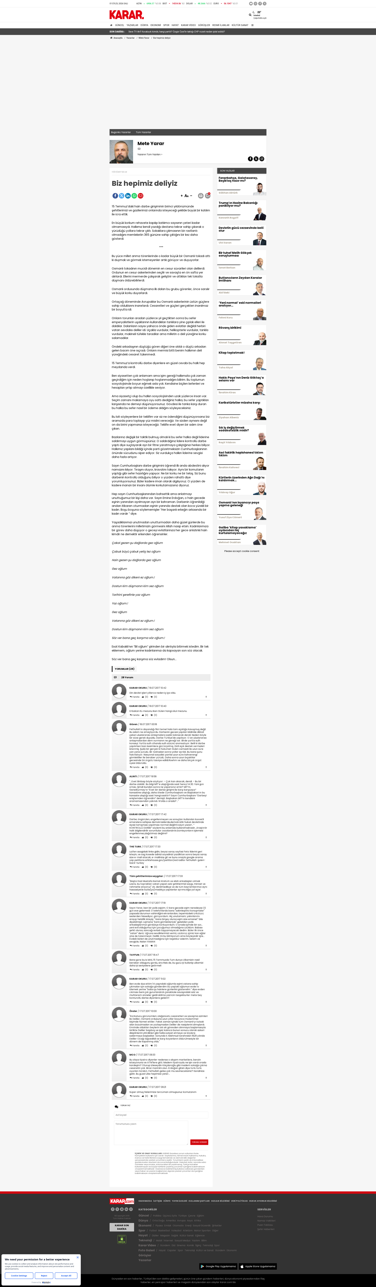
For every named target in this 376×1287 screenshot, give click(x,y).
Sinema (181, 1245)
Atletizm (188, 1230)
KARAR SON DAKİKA (122, 1227)
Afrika (197, 1220)
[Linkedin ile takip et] (126, 1209)
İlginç (198, 1245)
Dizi (173, 1245)
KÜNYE (167, 1200)
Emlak (167, 1225)
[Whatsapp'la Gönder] (134, 196)
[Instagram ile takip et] (131, 1209)
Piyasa (159, 1225)
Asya (190, 1220)
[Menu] (252, 25)
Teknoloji (145, 1240)
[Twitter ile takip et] (264, 3)
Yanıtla (135, 696)
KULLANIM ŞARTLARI (199, 1200)
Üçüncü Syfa (170, 1215)
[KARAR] (127, 14)
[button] (181, 196)
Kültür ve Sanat (205, 1250)
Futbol (153, 1230)
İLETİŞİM (157, 1200)
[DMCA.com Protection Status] (121, 1239)
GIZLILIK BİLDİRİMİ (220, 1200)
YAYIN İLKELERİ (179, 1200)
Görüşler (204, 25)
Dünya (144, 25)
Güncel (119, 25)
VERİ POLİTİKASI (239, 1200)
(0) (146, 696)
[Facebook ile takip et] (260, 3)
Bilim (204, 1240)
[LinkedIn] (128, 196)
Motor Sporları (202, 1230)
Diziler (155, 1235)
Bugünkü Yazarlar (121, 132)
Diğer (215, 1230)
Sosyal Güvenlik (202, 1225)
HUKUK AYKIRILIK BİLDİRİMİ (263, 1200)
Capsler (171, 1250)
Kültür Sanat (240, 25)
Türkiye (182, 1215)
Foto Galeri (147, 1250)
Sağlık (174, 1235)
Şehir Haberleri (265, 1229)
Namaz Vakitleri (266, 1220)
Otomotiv (178, 1225)
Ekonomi (156, 25)
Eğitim (200, 1215)
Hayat (175, 25)
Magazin (165, 1235)
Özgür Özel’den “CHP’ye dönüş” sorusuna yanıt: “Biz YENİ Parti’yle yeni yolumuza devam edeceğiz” (179, 31)
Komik (190, 1245)
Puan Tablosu (265, 1225)
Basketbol (164, 1230)
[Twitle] (121, 196)
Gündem (165, 1245)
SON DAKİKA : (117, 31)
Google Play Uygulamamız (221, 1266)
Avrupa (181, 1220)
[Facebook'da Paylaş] (115, 196)
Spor (166, 25)
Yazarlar (132, 25)
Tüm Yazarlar (143, 132)
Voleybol (176, 1230)
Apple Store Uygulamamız (260, 1266)
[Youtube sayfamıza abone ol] (122, 1209)
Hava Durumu (265, 1216)
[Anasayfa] (112, 25)
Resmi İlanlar (220, 25)
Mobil (159, 1240)
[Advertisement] (188, 61)
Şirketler (217, 1225)
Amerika (171, 1220)
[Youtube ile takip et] (251, 3)
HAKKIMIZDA (145, 1200)
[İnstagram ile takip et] (255, 3)
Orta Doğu (158, 1220)
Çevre (191, 1215)
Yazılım (196, 1240)
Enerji (188, 1225)
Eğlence (200, 1235)
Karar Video (188, 25)
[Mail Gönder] (140, 196)
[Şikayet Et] (206, 697)
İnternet (168, 1240)
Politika (157, 1215)
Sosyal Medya (182, 1240)
